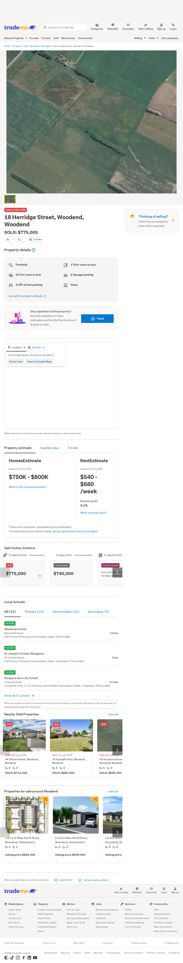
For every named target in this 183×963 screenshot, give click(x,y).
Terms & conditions (133, 952)
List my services (133, 926)
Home (7, 46)
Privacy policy (113, 952)
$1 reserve (14, 922)
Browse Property (14, 38)
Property (17, 46)
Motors (71, 904)
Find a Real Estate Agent (47, 929)
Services (130, 904)
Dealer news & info (76, 922)
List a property (169, 38)
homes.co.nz (49, 943)
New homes (68, 38)
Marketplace (16, 904)
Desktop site (50, 952)
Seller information (163, 926)
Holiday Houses (139, 943)
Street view (16, 361)
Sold (56, 38)
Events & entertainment (137, 918)
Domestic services (134, 913)
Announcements (162, 913)
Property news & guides (50, 909)
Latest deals (15, 909)
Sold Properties (45, 913)
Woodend (35, 46)
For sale (34, 38)
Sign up (161, 28)
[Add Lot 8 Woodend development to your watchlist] (94, 801)
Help (156, 909)
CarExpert (108, 943)
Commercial (85, 38)
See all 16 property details (26, 296)
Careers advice (103, 913)
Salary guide (102, 926)
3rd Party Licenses (163, 922)
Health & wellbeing (134, 922)
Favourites (151, 892)
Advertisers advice (105, 922)
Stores (12, 913)
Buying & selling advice (78, 918)
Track (100, 318)
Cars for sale (73, 909)
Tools (152, 38)
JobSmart (101, 918)
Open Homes (44, 918)
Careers (77, 952)
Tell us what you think (95, 880)
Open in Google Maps (39, 361)
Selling (138, 38)
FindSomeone (172, 943)
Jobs (98, 904)
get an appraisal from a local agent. (75, 531)
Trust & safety (161, 918)
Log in (173, 28)
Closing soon (15, 918)
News (87, 952)
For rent (46, 38)
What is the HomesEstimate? (27, 487)
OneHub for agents (47, 922)
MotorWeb (79, 943)
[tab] (16, 348)
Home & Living (16, 926)
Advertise (98, 952)
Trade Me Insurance (14, 943)
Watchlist (137, 892)
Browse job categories (107, 909)
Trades (128, 909)
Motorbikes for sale (76, 913)
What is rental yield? (93, 512)
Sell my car (72, 926)
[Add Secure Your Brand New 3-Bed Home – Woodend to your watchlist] (44, 801)
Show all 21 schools (17, 695)
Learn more (66, 879)
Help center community (165, 931)
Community (161, 904)
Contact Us (174, 952)
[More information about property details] (33, 250)
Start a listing (121, 892)
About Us (65, 952)
